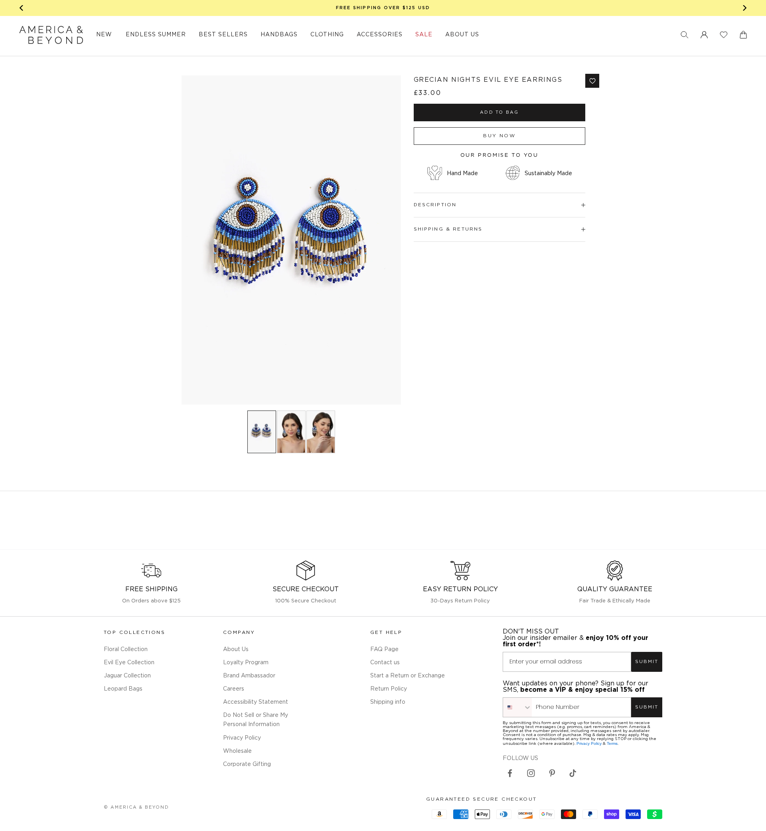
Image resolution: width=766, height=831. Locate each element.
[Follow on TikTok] (573, 773)
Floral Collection (126, 649)
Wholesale (237, 751)
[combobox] (517, 707)
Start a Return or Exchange (407, 675)
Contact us (385, 662)
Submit (646, 661)
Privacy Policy (242, 738)
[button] (685, 34)
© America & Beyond (136, 807)
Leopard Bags (123, 689)
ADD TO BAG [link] (499, 112)
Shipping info (387, 702)
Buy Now (499, 136)
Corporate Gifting (247, 764)
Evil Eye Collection (129, 662)
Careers (233, 689)
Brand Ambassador (249, 675)
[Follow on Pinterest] (552, 773)
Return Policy (388, 689)
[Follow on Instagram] (531, 773)
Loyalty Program (245, 662)
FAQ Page (384, 649)
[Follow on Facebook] (510, 773)
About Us (236, 649)
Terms (612, 743)
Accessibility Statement (255, 702)
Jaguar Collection (127, 675)
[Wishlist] (724, 34)
